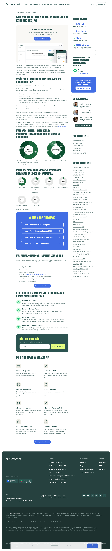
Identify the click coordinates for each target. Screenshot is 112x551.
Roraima (83, 515)
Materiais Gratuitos (86, 469)
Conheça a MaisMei (41, 38)
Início (26, 4)
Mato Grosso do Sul (95, 513)
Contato (102, 462)
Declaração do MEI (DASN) (57, 466)
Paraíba (20, 515)
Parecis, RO (77, 248)
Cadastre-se (101, 4)
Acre (23, 513)
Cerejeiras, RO (77, 262)
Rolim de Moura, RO (79, 152)
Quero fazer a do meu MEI (37, 244)
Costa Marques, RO (79, 179)
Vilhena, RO (77, 147)
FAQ (100, 466)
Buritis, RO (76, 186)
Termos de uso (54, 545)
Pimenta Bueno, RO (79, 208)
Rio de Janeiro (45, 515)
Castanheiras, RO (78, 181)
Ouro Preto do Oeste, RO (81, 253)
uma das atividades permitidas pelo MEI (35, 274)
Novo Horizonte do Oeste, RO (82, 250)
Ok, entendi (92, 546)
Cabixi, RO (76, 255)
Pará (15, 515)
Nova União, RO (78, 206)
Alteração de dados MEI (56, 469)
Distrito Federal (57, 513)
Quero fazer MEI (38, 231)
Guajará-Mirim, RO (79, 258)
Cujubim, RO (77, 223)
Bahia (45, 513)
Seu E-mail (24, 346)
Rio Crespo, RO (78, 245)
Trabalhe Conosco (64, 4)
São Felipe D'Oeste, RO (80, 267)
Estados (22, 12)
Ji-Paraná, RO (77, 142)
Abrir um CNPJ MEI (58, 346)
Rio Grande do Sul (68, 515)
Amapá (33, 513)
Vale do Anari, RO (78, 171)
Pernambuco (32, 515)
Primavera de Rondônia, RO (82, 260)
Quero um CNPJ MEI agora (37, 225)
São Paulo (98, 515)
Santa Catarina (90, 515)
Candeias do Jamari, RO (80, 228)
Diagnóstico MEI (47, 4)
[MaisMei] (13, 4)
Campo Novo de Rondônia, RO (83, 265)
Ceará (49, 513)
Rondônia (28, 12)
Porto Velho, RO (78, 139)
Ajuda (101, 469)
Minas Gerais (9, 515)
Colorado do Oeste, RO (80, 203)
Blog (55, 4)
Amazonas (39, 513)
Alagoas (28, 513)
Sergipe (8, 517)
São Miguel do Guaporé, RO (82, 198)
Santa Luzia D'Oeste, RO (81, 166)
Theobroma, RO (78, 221)
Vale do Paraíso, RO (79, 233)
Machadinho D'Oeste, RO (81, 275)
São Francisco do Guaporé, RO (83, 230)
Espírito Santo (66, 513)
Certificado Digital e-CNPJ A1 (58, 479)
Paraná (25, 515)
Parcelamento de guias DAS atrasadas (61, 476)
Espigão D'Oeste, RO (79, 213)
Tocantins (14, 517)
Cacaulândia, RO (78, 240)
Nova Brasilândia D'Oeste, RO (82, 201)
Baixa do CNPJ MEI (55, 472)
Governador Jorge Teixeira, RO (83, 211)
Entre (92, 4)
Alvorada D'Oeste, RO (80, 235)
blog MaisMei (62, 126)
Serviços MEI (34, 4)
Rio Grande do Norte (55, 515)
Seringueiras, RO (78, 225)
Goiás (72, 513)
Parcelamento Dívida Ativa (57, 482)
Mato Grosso (85, 513)
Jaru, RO (76, 183)
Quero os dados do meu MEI (39, 237)
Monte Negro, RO (78, 169)
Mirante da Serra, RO (80, 196)
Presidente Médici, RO (80, 188)
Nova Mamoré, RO (79, 243)
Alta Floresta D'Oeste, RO (81, 272)
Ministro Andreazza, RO (80, 216)
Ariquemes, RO (78, 144)
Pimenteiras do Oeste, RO (81, 238)
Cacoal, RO (76, 149)
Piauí (38, 515)
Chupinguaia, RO (78, 193)
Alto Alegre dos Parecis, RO (82, 191)
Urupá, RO (76, 218)
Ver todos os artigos (82, 124)
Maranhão (78, 513)
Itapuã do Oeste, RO (79, 270)
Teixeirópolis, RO (78, 176)
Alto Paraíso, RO (78, 174)
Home (17, 12)
